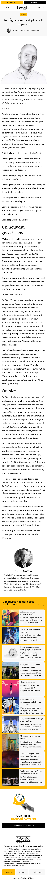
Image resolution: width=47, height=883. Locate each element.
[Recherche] (43, 7)
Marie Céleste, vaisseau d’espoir (30, 630)
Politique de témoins (19, 878)
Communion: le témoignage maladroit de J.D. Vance (30, 702)
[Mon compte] (39, 7)
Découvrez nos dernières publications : (18, 603)
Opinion (23, 14)
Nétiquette (31, 878)
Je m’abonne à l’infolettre (22, 825)
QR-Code (29, 254)
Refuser (22, 872)
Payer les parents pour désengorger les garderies (30, 648)
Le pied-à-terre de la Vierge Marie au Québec (31, 719)
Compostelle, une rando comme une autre (30, 665)
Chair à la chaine (27, 682)
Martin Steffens (20, 30)
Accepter (9, 872)
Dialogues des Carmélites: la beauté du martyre (31, 772)
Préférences (37, 872)
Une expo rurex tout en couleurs (30, 737)
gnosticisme (21, 289)
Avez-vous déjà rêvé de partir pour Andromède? (30, 754)
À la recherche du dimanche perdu (27, 613)
